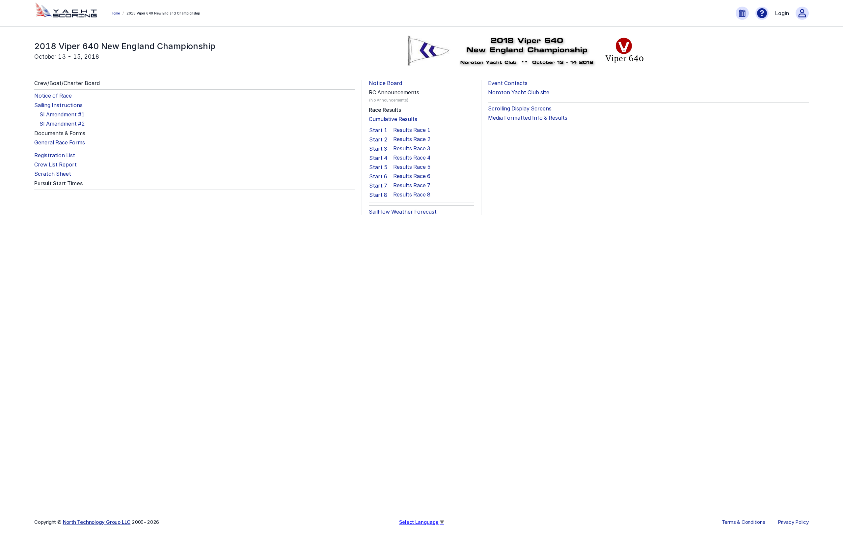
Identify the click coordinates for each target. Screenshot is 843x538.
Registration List (54, 155)
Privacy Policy (793, 522)
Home (115, 13)
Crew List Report (55, 165)
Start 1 (378, 130)
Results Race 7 (411, 185)
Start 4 (378, 158)
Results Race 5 (412, 167)
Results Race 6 (411, 176)
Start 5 (378, 167)
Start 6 (378, 176)
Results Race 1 (411, 130)
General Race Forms (59, 142)
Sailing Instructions (58, 105)
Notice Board (385, 83)
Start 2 (378, 139)
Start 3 (378, 148)
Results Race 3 (411, 148)
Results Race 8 (411, 195)
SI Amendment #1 (62, 114)
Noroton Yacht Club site (518, 92)
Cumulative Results (393, 119)
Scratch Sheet (52, 174)
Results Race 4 (411, 158)
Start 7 (378, 185)
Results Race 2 (412, 139)
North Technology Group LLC (97, 522)
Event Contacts (508, 83)
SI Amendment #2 (62, 124)
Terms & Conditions (743, 522)
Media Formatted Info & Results (527, 118)
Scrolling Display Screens (520, 108)
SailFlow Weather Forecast (403, 212)
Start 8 (378, 195)
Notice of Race (53, 96)
